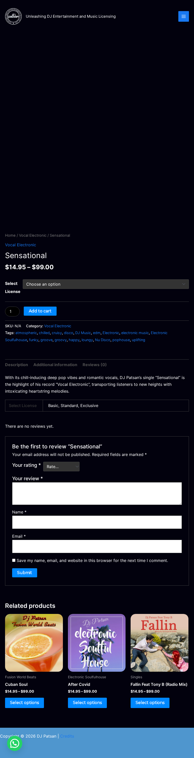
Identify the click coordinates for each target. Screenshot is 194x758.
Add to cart (40, 311)
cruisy (57, 333)
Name (19, 512)
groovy (61, 340)
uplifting (138, 340)
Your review (27, 478)
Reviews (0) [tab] (95, 364)
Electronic (111, 333)
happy (74, 340)
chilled (44, 333)
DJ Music (83, 333)
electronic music (135, 333)
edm (97, 333)
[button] (14, 743)
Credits (67, 736)
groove (46, 340)
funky (33, 340)
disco (68, 333)
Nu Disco (102, 340)
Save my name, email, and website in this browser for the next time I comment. (92, 560)
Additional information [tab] (55, 364)
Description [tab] (16, 364)
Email (19, 536)
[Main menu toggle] (183, 16)
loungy (87, 340)
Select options (24, 702)
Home (10, 235)
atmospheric (26, 333)
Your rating (26, 465)
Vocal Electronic (32, 235)
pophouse (121, 340)
